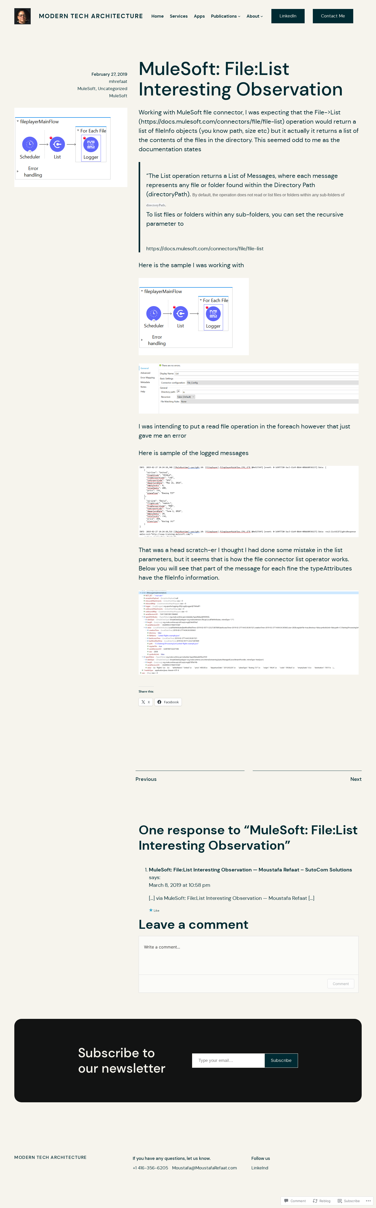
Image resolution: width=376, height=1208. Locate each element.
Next (356, 779)
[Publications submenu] (239, 16)
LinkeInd (259, 1168)
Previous (146, 779)
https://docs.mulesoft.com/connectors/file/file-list (211, 121)
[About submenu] (261, 16)
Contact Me (333, 16)
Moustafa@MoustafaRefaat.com (204, 1168)
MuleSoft (87, 88)
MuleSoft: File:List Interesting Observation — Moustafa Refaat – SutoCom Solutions (250, 869)
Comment (341, 984)
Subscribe (281, 1060)
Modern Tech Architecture (91, 16)
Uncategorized (112, 88)
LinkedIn (288, 16)
